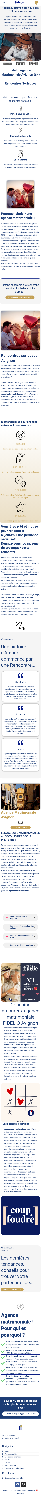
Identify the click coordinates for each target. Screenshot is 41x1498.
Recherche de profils (20, 136)
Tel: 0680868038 (8, 1435)
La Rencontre (20, 159)
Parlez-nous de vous (20, 114)
